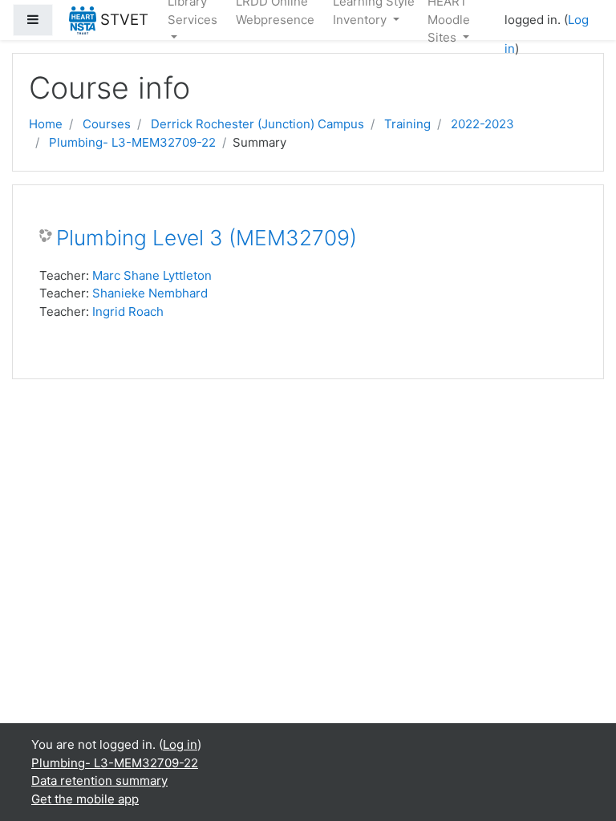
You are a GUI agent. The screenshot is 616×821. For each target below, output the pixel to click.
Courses (107, 123)
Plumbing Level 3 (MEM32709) (206, 237)
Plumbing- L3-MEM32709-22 (132, 142)
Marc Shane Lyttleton (152, 275)
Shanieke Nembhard (150, 293)
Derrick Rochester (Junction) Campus (257, 123)
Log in (180, 744)
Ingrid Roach (128, 311)
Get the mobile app (85, 799)
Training (407, 123)
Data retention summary (99, 780)
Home (46, 123)
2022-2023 (482, 123)
